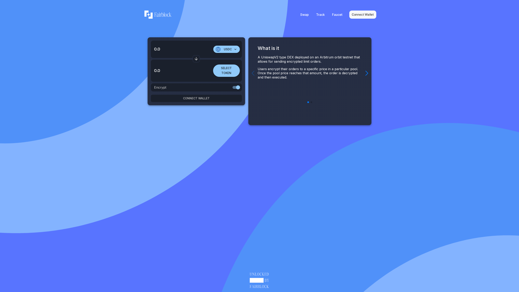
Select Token (226, 70)
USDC (228, 49)
